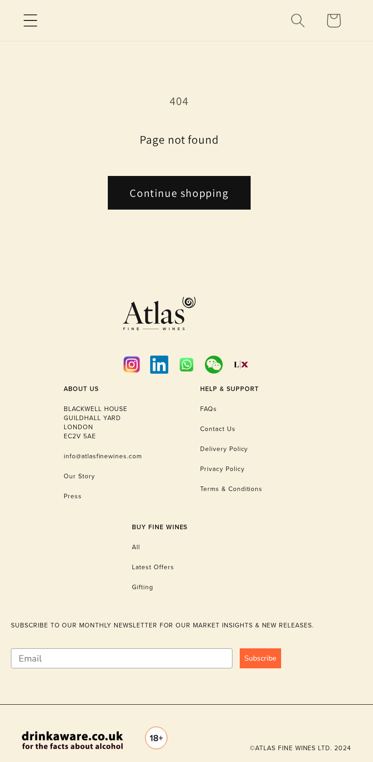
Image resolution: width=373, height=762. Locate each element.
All (136, 547)
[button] (30, 20)
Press (73, 496)
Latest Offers (153, 567)
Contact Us (218, 429)
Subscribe (260, 658)
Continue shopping (179, 192)
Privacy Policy (222, 469)
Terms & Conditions (231, 489)
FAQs (208, 409)
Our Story (79, 476)
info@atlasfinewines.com (103, 456)
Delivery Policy (224, 449)
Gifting (142, 587)
